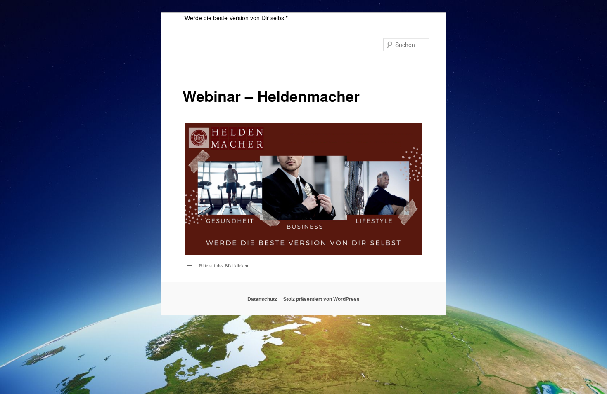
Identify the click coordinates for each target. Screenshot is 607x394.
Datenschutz (262, 299)
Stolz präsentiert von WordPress (321, 299)
